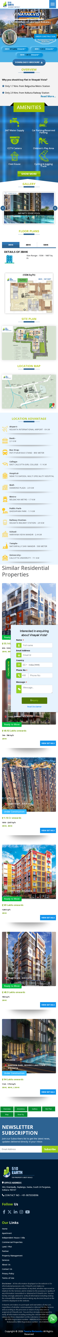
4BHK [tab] (28, 244)
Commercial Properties (12, 1242)
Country (20, 660)
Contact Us (7, 1269)
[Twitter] (9, 1209)
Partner (5, 1251)
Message (21, 682)
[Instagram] (21, 1209)
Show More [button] (29, 173)
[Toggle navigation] (52, 4)
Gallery (34, 1109)
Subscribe (50, 1149)
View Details (48, 743)
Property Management (12, 1255)
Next (55, 208)
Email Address (23, 650)
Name (20, 640)
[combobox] (25, 665)
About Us (6, 1264)
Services (5, 1260)
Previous (3, 208)
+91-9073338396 (29, 1195)
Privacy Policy (8, 1273)
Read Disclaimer (34, 706)
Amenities (21, 1109)
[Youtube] (27, 1209)
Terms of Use (8, 1278)
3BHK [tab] (10, 244)
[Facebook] (4, 1209)
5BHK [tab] (45, 244)
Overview (7, 1109)
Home (4, 1228)
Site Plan (48, 1109)
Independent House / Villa (13, 1237)
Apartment (7, 1233)
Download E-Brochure (27, 62)
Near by (21, 1114)
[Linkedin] (15, 1209)
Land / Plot (7, 1246)
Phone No (21, 670)
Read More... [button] (48, 96)
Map (7, 1114)
